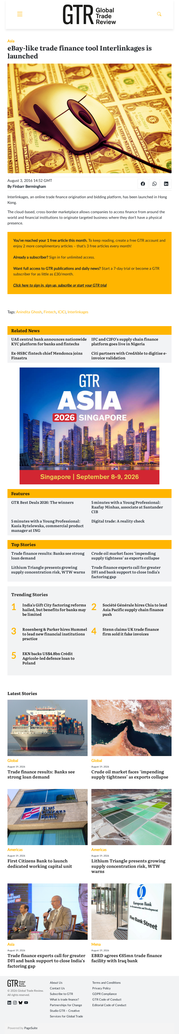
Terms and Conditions (106, 982)
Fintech (50, 312)
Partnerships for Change (66, 1005)
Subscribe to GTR (61, 994)
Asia (10, 41)
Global (12, 761)
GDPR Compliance (104, 994)
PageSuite (31, 1028)
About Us (56, 982)
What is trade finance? (64, 999)
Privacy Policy (101, 988)
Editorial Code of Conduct (109, 1005)
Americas (15, 850)
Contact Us (57, 988)
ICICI (62, 312)
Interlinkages (78, 312)
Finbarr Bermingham (29, 186)
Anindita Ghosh (29, 312)
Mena (96, 944)
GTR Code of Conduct (106, 999)
